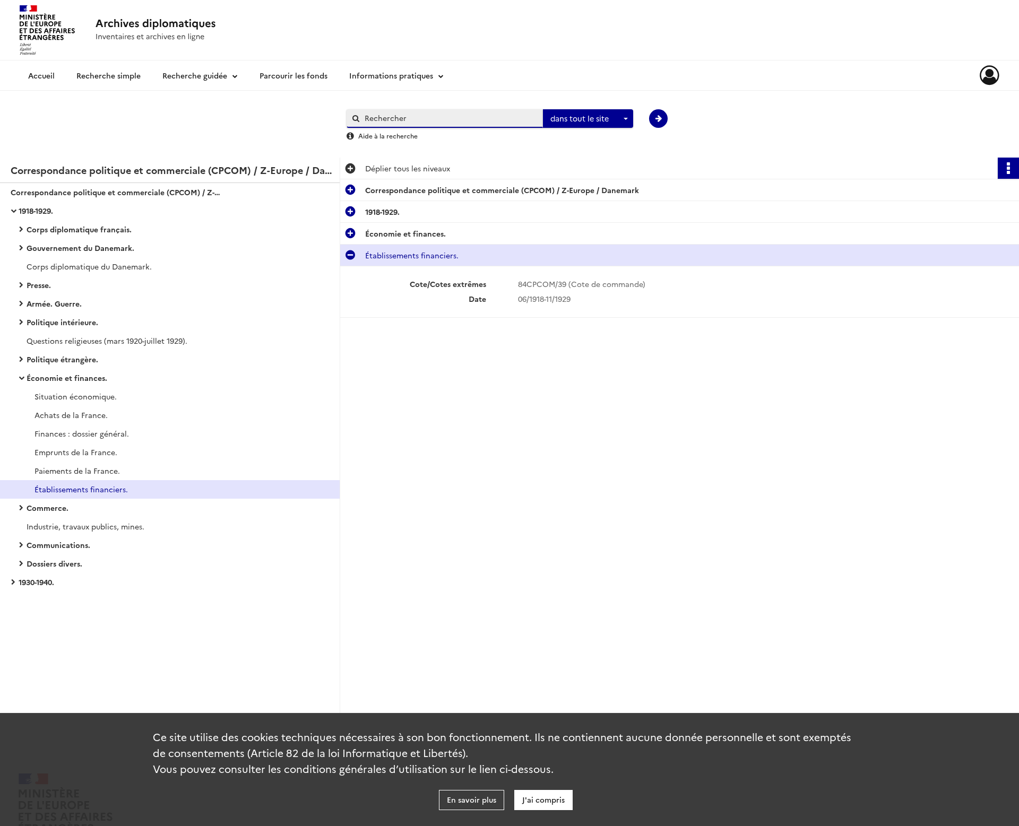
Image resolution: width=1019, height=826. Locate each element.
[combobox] (588, 118)
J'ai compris (543, 799)
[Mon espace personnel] (989, 75)
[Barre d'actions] (1008, 168)
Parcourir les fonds (293, 75)
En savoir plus (471, 799)
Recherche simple (108, 75)
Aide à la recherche (388, 135)
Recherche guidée (194, 75)
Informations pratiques (391, 75)
